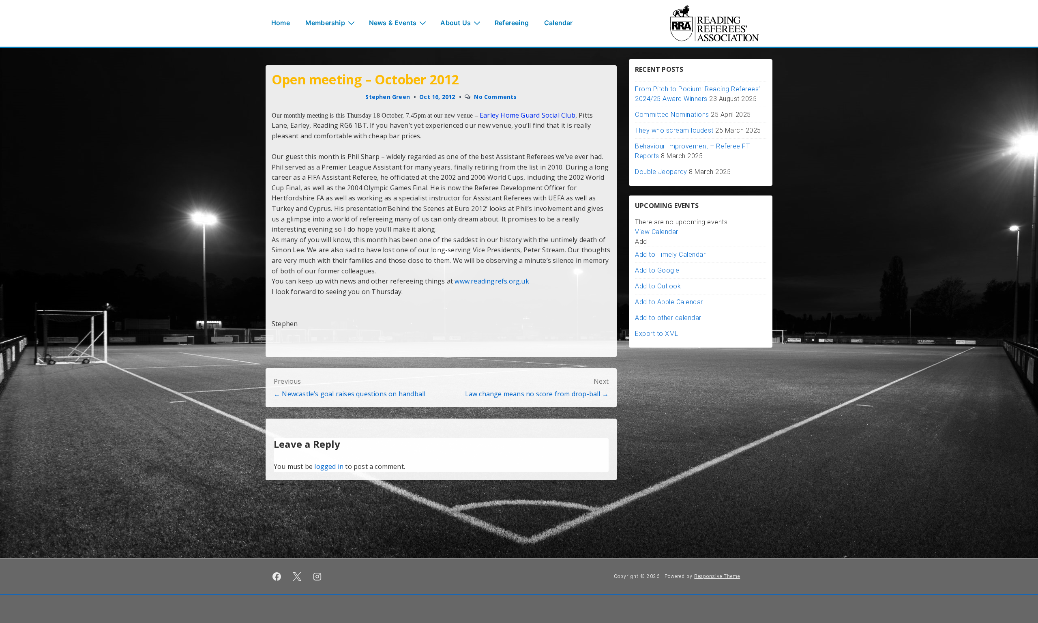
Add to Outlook (658, 286)
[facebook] (277, 576)
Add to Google (657, 270)
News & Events (393, 23)
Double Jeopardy (661, 172)
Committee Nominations (672, 114)
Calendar (558, 23)
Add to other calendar (668, 318)
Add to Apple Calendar (669, 302)
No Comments (495, 97)
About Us (455, 23)
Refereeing (512, 23)
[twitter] (297, 576)
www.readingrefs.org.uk (492, 281)
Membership (325, 23)
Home (280, 23)
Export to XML (656, 333)
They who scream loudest (674, 130)
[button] (641, 241)
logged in (328, 466)
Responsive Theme (717, 576)
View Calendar (656, 232)
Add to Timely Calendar (670, 254)
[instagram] (317, 576)
